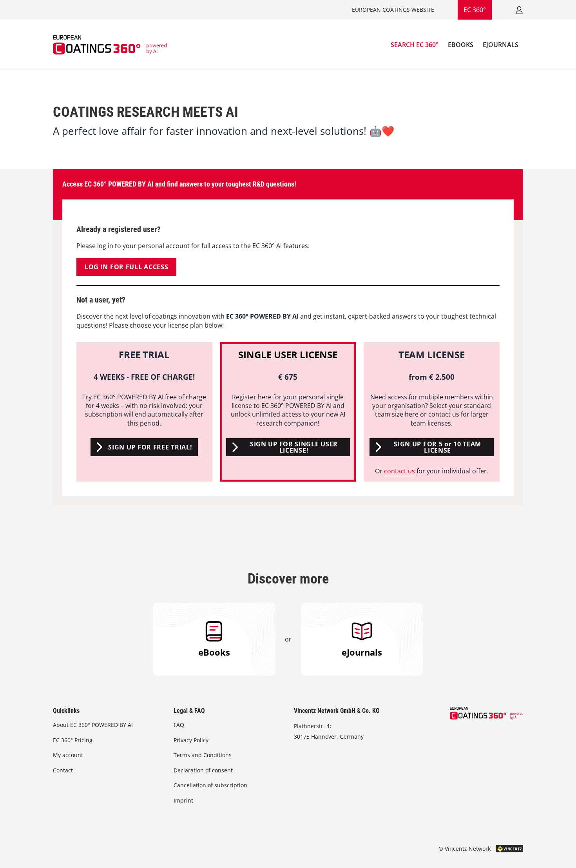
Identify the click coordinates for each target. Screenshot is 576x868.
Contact (63, 770)
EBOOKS (460, 44)
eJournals (362, 652)
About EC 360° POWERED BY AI (93, 724)
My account (68, 755)
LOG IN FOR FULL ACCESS (126, 267)
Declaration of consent (203, 770)
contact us (399, 471)
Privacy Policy (191, 740)
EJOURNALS (500, 44)
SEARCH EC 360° (414, 44)
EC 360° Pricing (72, 740)
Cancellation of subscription (210, 785)
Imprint (183, 800)
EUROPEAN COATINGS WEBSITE (393, 9)
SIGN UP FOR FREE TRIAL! (150, 447)
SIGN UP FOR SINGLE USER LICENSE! (294, 447)
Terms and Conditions (203, 755)
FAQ (179, 724)
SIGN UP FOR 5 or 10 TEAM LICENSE (437, 447)
